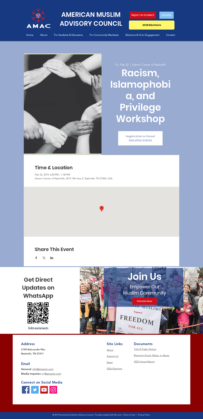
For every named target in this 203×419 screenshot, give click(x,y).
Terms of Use (129, 415)
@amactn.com (53, 373)
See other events (140, 140)
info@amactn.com (42, 369)
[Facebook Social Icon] (25, 390)
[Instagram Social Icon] (53, 390)
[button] (45, 34)
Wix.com (117, 415)
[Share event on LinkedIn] (51, 258)
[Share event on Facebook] (36, 258)
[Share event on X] (44, 258)
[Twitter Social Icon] (35, 390)
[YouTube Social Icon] (44, 390)
